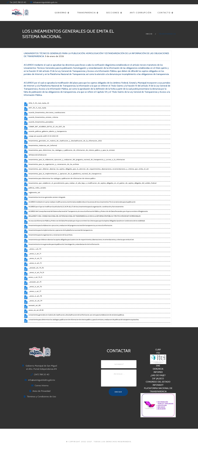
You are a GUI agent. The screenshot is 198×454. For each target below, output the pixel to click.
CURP (158, 349)
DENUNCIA (158, 369)
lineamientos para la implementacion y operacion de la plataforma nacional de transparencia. (61, 230)
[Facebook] (99, 2)
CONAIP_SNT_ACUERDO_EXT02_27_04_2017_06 (47, 127)
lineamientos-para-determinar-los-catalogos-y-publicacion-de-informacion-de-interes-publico (62, 178)
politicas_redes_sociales (37, 188)
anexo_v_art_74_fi (35, 277)
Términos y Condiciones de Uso (41, 396)
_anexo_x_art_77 (35, 291)
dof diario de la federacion (38, 155)
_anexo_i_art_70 (35, 249)
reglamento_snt (34, 192)
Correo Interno (41, 385)
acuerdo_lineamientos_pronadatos (41, 122)
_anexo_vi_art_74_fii (36, 272)
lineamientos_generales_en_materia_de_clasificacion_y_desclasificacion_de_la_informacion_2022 (65, 141)
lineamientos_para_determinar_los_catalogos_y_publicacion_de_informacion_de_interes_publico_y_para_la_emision (72, 150)
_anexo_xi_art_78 (35, 296)
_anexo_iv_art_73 (35, 263)
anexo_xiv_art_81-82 (36, 310)
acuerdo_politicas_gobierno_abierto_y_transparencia (48, 131)
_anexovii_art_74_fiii (36, 268)
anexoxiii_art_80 (35, 305)
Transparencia (87, 12)
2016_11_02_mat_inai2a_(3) (39, 103)
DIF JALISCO (158, 378)
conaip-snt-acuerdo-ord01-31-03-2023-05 (43, 136)
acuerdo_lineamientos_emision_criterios (43, 117)
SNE (158, 365)
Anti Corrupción (140, 12)
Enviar (118, 392)
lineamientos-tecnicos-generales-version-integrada (47, 197)
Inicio (149, 34)
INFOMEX (158, 372)
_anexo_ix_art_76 (35, 287)
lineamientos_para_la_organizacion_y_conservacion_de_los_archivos (54, 164)
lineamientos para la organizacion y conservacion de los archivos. (51, 235)
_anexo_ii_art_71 (35, 254)
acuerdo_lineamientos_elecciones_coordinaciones (47, 112)
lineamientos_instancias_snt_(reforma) (43, 145)
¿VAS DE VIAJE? (158, 375)
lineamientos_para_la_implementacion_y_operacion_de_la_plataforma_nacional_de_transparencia (65, 174)
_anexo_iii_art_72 (35, 258)
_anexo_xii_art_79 (35, 301)
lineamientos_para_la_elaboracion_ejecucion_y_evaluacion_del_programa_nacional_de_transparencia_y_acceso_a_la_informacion (77, 160)
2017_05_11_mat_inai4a (37, 108)
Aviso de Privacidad (41, 391)
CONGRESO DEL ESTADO (158, 381)
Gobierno (61, 12)
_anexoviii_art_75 (35, 282)
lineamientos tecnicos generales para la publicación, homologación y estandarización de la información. (64, 244)
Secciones (113, 12)
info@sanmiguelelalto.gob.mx (45, 2)
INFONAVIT (158, 385)
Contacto (164, 12)
